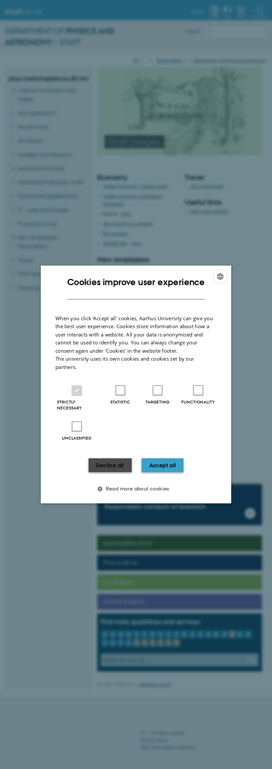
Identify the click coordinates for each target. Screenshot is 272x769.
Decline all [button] (110, 465)
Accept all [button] (162, 465)
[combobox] (220, 276)
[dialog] (136, 384)
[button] (136, 489)
